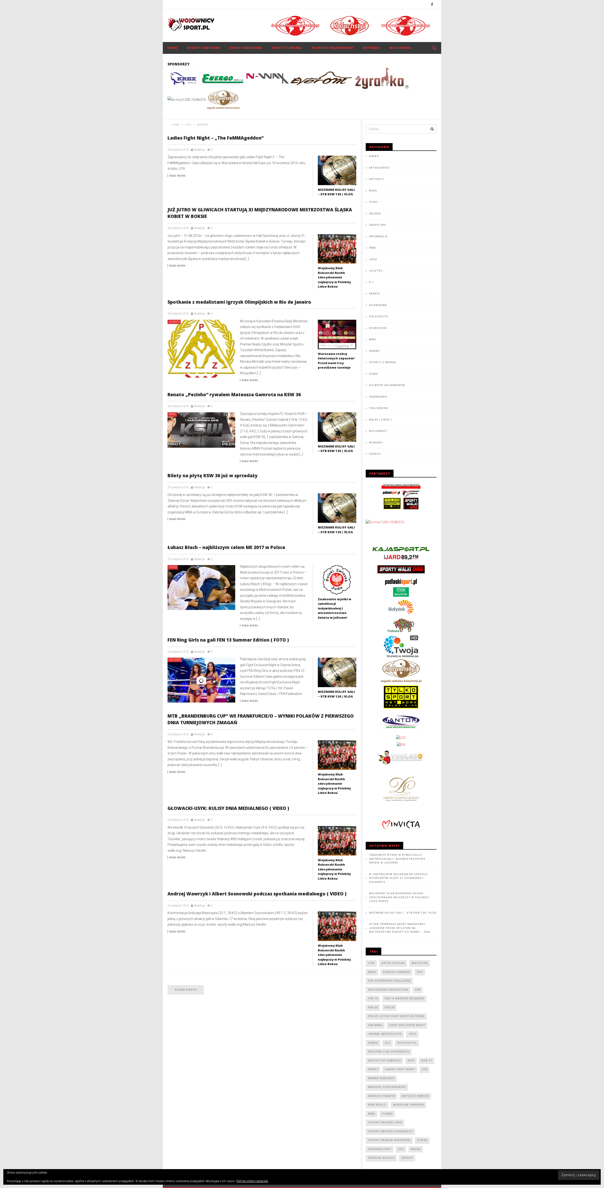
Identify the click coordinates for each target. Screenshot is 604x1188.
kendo (373, 1042)
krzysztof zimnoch (384, 1060)
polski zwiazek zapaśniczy (390, 1131)
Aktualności (379, 167)
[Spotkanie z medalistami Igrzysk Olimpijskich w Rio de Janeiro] (201, 349)
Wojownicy (378, 431)
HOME (172, 48)
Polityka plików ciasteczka (252, 1181)
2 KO (371, 963)
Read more (177, 175)
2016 (188, 124)
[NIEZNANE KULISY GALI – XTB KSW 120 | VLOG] (337, 170)
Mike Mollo (377, 1104)
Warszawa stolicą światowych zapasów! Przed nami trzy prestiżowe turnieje (336, 361)
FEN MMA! (375, 1025)
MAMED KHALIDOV (381, 1078)
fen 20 (373, 1007)
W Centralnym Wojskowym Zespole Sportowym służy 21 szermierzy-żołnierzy (398, 878)
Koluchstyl (379, 316)
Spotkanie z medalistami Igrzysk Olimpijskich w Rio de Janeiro (239, 302)
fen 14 (373, 998)
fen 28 (389, 1007)
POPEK (422, 1140)
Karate (374, 293)
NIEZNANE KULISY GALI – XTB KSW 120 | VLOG (336, 191)
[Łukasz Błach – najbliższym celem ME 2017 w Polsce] (201, 587)
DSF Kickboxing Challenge (389, 980)
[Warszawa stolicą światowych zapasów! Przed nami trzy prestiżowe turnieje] (337, 334)
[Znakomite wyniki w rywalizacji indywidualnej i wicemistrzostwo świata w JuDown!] (337, 580)
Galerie (175, 659)
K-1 (371, 282)
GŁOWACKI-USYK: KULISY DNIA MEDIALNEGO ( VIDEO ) (228, 808)
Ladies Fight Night (400, 1069)
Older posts (186, 989)
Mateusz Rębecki (415, 1096)
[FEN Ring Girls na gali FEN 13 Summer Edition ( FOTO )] (201, 680)
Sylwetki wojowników (332, 48)
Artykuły (371, 48)
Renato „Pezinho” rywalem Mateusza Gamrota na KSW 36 (234, 395)
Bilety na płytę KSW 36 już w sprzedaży (213, 476)
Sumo (373, 373)
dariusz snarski (396, 972)
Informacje (378, 236)
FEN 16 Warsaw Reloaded (404, 998)
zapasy (407, 1157)
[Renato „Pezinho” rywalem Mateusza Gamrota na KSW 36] (201, 430)
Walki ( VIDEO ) (380, 419)
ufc (401, 1149)
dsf (420, 972)
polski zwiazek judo (385, 1122)
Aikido (374, 156)
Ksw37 (373, 1069)
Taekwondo (378, 396)
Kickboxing (378, 305)
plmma (387, 1113)
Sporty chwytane (203, 48)
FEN (417, 989)
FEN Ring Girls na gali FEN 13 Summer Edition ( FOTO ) (228, 640)
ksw (411, 1060)
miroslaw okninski (408, 1104)
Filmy (373, 202)
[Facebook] (432, 4)
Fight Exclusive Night (407, 1025)
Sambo (374, 351)
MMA (172, 414)
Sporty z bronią (286, 48)
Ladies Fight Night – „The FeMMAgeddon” (216, 138)
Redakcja (199, 149)
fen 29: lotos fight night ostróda (396, 1016)
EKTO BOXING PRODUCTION (388, 989)
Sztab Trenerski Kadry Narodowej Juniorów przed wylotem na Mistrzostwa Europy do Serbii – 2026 (399, 928)
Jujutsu (376, 270)
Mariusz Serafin (381, 1096)
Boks (373, 190)
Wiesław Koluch (381, 1157)
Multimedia (400, 48)
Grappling (377, 224)
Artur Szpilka (393, 963)
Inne (372, 247)
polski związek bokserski (389, 1140)
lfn (424, 1069)
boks (372, 972)
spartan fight (379, 1149)
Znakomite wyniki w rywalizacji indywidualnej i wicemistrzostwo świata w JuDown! (334, 608)
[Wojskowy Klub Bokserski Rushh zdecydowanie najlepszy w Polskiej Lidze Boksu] (337, 249)
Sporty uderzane (246, 48)
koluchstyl (407, 1042)
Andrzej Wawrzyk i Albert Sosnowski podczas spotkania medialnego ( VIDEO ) (257, 894)
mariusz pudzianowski (387, 1087)
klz (387, 1042)
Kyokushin (377, 328)
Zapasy (174, 321)
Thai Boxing (378, 408)
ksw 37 (426, 1060)
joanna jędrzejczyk (385, 1033)
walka (416, 1149)
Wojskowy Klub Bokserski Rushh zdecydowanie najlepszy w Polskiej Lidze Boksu (334, 277)
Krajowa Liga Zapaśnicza (388, 1051)
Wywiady (376, 442)
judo (412, 1033)
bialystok (420, 963)
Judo (173, 567)
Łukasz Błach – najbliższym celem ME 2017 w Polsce (226, 547)
